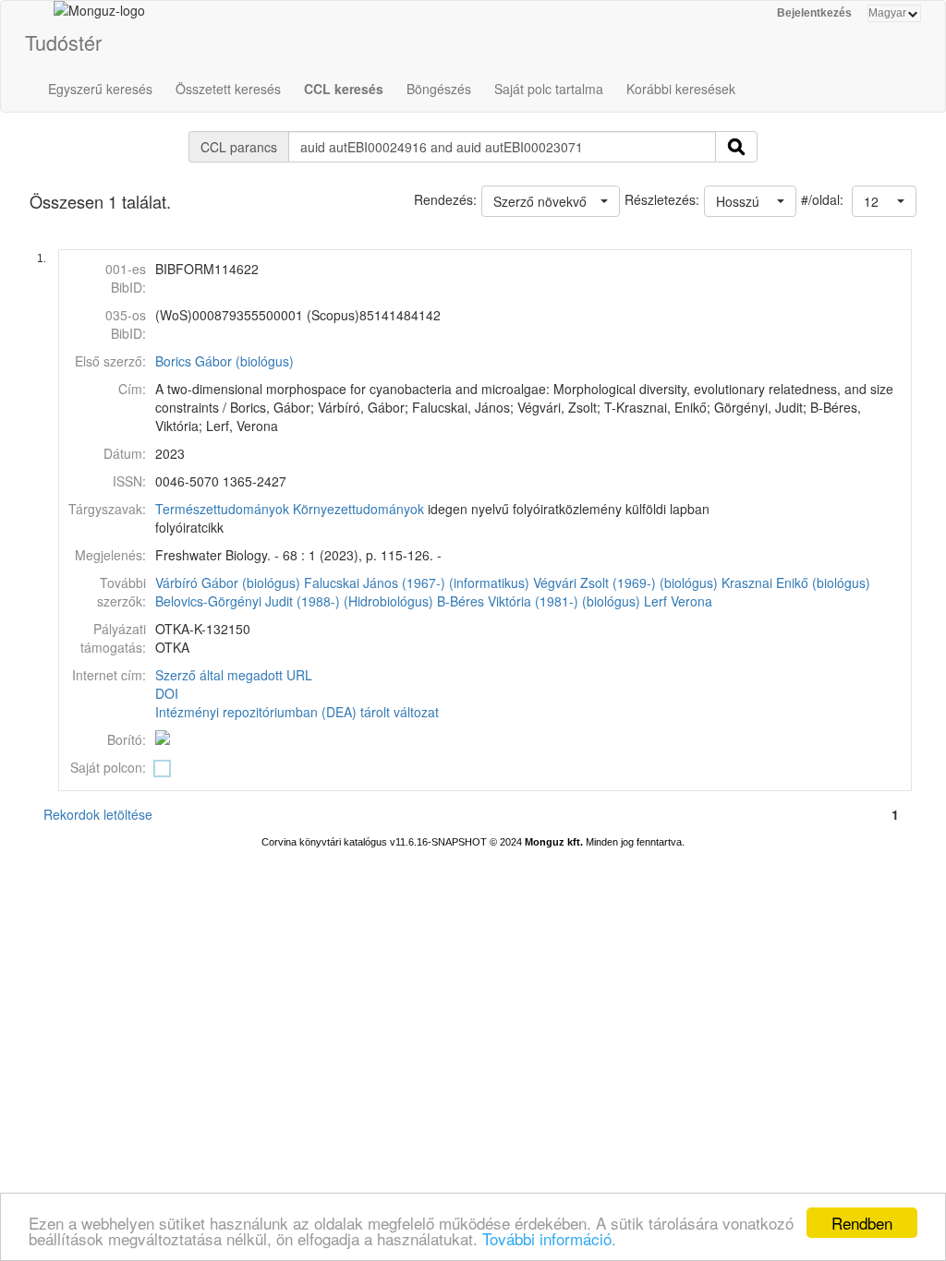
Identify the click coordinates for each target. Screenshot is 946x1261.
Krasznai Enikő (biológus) (796, 582)
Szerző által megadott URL (233, 675)
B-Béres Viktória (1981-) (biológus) (538, 601)
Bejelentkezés (814, 12)
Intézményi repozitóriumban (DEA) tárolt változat (297, 712)
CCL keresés (343, 88)
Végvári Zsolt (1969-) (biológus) (625, 582)
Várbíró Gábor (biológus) (227, 582)
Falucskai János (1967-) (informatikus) (416, 582)
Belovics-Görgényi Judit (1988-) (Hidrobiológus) (294, 601)
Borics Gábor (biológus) (224, 361)
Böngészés (438, 88)
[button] (884, 201)
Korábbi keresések (680, 88)
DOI (166, 693)
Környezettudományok (358, 508)
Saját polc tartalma (548, 88)
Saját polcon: (108, 767)
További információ (547, 1238)
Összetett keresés (228, 88)
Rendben (861, 1222)
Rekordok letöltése (97, 814)
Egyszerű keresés (100, 88)
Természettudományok (222, 508)
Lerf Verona (678, 601)
